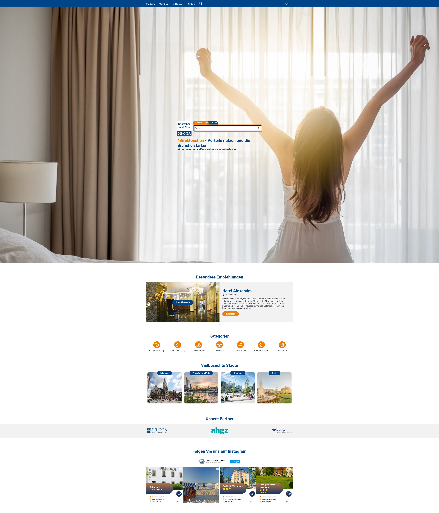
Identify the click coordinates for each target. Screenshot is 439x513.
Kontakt (191, 4)
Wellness (219, 350)
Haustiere (282, 350)
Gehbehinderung (177, 350)
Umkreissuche (202, 123)
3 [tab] (223, 324)
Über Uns (163, 4)
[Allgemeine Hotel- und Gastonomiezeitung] (219, 431)
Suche (214, 123)
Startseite (150, 4)
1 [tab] (216, 324)
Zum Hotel (234, 319)
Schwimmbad (198, 350)
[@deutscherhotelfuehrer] (201, 461)
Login (286, 3)
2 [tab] (219, 324)
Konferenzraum (261, 350)
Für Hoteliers (177, 4)
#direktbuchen (190, 140)
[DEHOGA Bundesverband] (171, 430)
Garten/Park (240, 350)
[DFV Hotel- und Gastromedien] (268, 431)
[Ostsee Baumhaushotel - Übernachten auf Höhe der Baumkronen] (186, 321)
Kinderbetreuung (156, 350)
